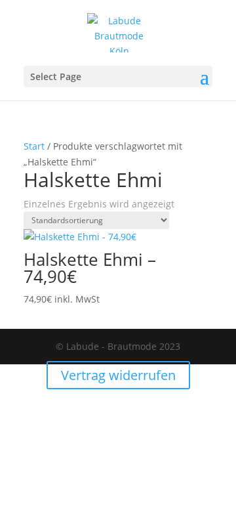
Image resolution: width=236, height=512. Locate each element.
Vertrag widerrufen (118, 375)
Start (34, 146)
